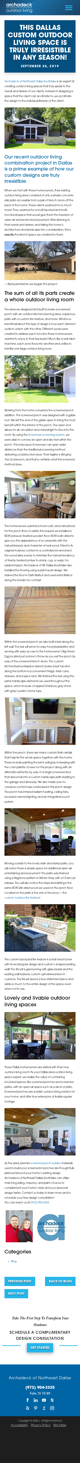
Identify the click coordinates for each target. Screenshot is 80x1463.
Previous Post (19, 1281)
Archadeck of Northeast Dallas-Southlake (30, 81)
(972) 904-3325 (40, 1202)
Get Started (40, 1348)
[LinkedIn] (36, 1400)
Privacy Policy (41, 1425)
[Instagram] (52, 1408)
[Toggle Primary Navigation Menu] (69, 8)
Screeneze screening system (46, 435)
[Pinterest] (36, 1408)
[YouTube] (44, 1400)
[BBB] (44, 1408)
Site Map (59, 1425)
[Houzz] (52, 1400)
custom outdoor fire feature (21, 898)
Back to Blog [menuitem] (60, 1281)
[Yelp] (28, 1408)
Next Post (16, 1293)
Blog (13, 1261)
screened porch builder (45, 1163)
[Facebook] (28, 1400)
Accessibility (19, 1425)
